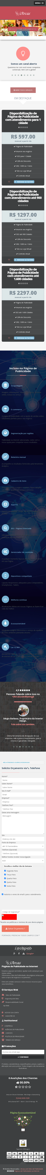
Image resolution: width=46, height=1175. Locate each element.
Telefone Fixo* (7, 805)
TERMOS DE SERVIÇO (12, 1040)
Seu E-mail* (6, 791)
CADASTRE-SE (10, 1016)
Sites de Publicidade (12, 995)
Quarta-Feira (11, 878)
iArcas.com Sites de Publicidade (32, 1169)
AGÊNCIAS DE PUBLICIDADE (14, 1029)
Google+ (30, 953)
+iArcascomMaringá (23, 696)
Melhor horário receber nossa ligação (16, 857)
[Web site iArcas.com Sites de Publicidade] (24, 953)
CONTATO (9, 1033)
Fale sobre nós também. (23, 724)
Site (3, 835)
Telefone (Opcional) (9, 850)
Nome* (5, 776)
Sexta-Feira (11, 886)
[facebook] (19, 953)
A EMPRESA (8, 1026)
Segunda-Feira (12, 871)
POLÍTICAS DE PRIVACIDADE (14, 1036)
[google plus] (14, 953)
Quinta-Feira (11, 882)
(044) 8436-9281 (23, 1098)
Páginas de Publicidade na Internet (26, 1171)
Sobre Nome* (7, 783)
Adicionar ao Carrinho (25, 182)
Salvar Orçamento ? (16, 928)
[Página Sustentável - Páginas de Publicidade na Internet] (23, 1118)
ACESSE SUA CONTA (11, 1012)
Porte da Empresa (9, 842)
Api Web (6, 1006)
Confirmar (23, 1057)
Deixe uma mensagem (10, 812)
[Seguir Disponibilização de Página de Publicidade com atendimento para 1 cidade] (9, 182)
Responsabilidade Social (14, 1002)
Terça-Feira (11, 875)
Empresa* (5, 798)
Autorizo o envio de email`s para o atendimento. (22, 894)
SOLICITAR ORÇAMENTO (23, 29)
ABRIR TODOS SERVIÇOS (23, 90)
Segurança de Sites (12, 999)
